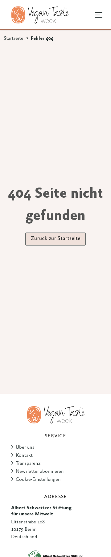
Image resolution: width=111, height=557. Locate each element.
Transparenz (28, 463)
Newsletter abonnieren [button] (40, 471)
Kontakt (24, 455)
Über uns (25, 447)
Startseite (13, 38)
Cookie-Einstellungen (38, 479)
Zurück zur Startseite (55, 238)
